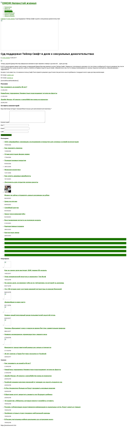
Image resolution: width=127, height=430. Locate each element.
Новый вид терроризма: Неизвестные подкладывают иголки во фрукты (29, 93)
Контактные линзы (11, 232)
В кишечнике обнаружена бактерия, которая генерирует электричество (39, 247)
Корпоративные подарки (14, 226)
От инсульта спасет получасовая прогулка (24, 239)
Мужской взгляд (9, 13)
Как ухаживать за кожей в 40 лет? (14, 87)
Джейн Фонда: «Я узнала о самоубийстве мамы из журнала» (24, 99)
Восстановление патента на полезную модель (22, 220)
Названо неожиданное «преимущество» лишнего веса (25, 334)
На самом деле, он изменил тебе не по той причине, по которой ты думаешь (34, 283)
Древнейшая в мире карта (14, 302)
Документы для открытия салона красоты (21, 182)
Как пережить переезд (13, 148)
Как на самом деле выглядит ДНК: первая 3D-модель (25, 270)
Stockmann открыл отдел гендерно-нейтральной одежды (27, 413)
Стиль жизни (8, 11)
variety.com (10, 75)
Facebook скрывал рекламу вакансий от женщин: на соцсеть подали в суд (33, 382)
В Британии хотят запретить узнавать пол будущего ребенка (28, 394)
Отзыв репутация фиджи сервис (17, 154)
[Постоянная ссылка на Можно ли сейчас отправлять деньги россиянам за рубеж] (7, 192)
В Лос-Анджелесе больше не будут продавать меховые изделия (29, 388)
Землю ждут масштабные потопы (21, 243)
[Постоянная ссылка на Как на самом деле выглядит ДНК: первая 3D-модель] (7, 267)
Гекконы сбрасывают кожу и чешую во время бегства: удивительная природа (34, 328)
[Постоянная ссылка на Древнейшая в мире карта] (7, 299)
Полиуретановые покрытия (15, 160)
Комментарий (5, 122)
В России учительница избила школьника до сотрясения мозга (28, 419)
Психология (8, 7)
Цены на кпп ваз (10, 201)
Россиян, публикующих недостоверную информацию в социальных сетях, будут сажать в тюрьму (42, 407)
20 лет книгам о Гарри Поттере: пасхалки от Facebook (25, 354)
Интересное (8, 10)
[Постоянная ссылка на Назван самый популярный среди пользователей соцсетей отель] (7, 312)
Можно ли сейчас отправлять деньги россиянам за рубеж (26, 195)
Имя (2, 125)
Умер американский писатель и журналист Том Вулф (25, 276)
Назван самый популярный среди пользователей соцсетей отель (29, 315)
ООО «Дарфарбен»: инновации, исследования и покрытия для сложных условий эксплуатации (41, 142)
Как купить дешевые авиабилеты (17, 176)
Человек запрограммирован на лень (21, 255)
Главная (3, 19)
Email (2, 128)
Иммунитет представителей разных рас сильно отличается (27, 347)
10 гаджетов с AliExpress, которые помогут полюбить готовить (29, 401)
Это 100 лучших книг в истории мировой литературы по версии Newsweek (33, 289)
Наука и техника (9, 14)
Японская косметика (12, 169)
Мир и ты (7, 8)
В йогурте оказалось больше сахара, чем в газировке (30, 251)
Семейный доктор (11, 207)
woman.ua (10, 78)
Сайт (2, 131)
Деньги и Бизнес (9, 16)
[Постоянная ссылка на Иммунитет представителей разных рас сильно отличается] (7, 344)
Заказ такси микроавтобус (14, 214)
